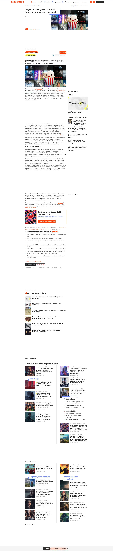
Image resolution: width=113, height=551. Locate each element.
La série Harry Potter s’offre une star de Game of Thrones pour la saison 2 (44, 492)
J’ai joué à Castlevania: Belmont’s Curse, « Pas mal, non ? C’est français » (44, 383)
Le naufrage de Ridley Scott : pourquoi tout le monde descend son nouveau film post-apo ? (43, 417)
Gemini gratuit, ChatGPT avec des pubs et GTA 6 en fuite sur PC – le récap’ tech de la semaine (78, 507)
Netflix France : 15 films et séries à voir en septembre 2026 (42, 253)
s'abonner (100, 2)
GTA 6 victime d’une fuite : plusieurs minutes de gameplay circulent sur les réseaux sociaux (80, 122)
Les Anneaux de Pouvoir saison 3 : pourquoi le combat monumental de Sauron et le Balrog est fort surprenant (77, 148)
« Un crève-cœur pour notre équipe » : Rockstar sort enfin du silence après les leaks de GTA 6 (78, 371)
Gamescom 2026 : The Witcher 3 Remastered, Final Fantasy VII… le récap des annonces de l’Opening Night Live (78, 438)
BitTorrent (28, 267)
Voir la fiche (74, 396)
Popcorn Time (41, 267)
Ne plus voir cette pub (30, 49)
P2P (34, 267)
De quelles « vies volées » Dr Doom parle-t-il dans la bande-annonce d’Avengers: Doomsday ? (78, 485)
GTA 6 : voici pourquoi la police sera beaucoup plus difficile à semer (44, 238)
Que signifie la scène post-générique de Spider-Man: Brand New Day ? (77, 141)
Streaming (54, 267)
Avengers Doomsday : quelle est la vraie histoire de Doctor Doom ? (78, 517)
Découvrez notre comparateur (47, 221)
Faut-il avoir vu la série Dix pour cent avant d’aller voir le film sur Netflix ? (46, 251)
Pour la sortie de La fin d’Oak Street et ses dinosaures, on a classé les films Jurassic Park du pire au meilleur (77, 129)
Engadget (60, 203)
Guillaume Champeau (34, 29)
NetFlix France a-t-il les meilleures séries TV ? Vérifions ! (46, 304)
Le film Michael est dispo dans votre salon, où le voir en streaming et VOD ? (46, 249)
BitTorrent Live (33, 206)
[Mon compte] (91, 2)
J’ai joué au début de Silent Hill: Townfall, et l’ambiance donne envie (43, 394)
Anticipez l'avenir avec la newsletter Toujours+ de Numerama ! (47, 297)
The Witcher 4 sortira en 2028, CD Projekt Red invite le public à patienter (44, 503)
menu (27, 2)
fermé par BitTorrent (30, 207)
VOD (48, 267)
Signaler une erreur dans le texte (33, 261)
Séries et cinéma (84, 5)
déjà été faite (38, 89)
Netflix (54, 231)
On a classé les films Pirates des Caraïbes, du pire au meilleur (78, 495)
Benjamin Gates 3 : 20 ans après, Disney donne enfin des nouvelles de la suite (78, 468)
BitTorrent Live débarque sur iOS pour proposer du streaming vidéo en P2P (48, 324)
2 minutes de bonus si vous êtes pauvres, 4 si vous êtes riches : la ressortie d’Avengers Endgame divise (79, 427)
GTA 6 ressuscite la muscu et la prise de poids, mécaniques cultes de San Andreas (44, 371)
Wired (61, 135)
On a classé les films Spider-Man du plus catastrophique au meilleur (77, 136)
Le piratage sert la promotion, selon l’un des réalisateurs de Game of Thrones (46, 317)
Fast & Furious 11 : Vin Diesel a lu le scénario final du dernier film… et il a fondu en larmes (44, 515)
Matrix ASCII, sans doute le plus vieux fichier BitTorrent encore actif (46, 330)
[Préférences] (94, 2)
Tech (60, 267)
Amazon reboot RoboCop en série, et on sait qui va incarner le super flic (78, 381)
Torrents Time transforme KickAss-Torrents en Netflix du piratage (49, 310)
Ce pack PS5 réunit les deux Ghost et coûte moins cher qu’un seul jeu (44, 481)
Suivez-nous (63, 52)
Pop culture (75, 5)
